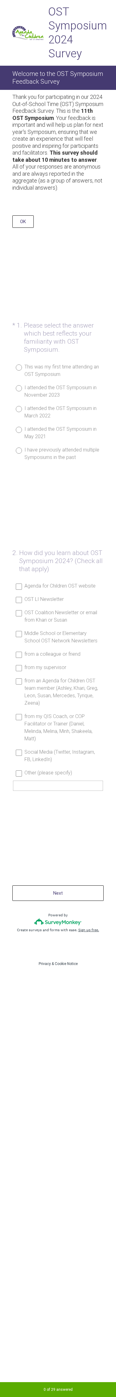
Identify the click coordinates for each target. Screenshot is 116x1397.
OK (23, 221)
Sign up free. (88, 930)
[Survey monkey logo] (58, 922)
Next (58, 893)
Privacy (45, 964)
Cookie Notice (66, 964)
